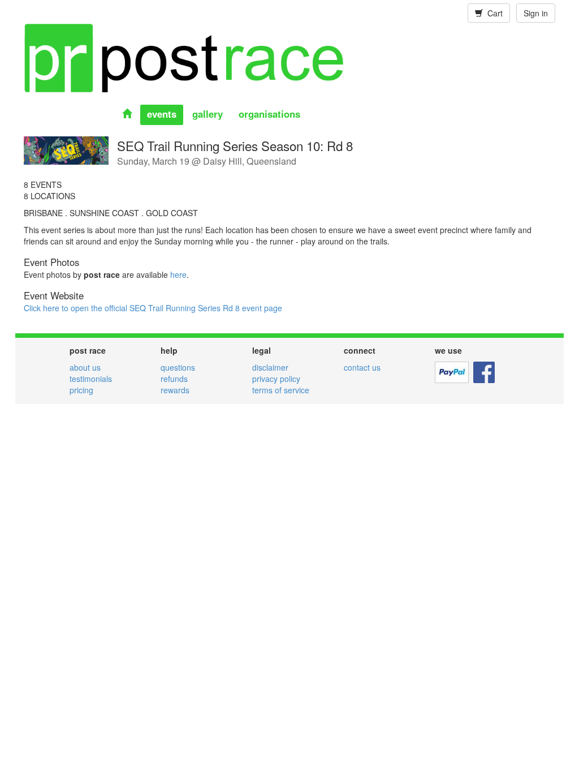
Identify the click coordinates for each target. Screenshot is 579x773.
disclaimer (270, 367)
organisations (269, 114)
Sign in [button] (536, 13)
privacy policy (276, 378)
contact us (362, 367)
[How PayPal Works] (452, 371)
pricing (81, 390)
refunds (174, 378)
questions (178, 367)
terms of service (280, 390)
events (161, 114)
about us (85, 367)
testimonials (91, 378)
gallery (207, 114)
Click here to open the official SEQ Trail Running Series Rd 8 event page (153, 308)
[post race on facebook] (484, 371)
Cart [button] (493, 13)
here (178, 274)
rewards (175, 390)
